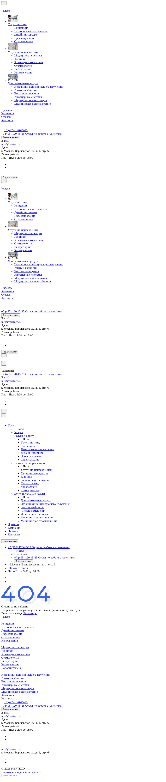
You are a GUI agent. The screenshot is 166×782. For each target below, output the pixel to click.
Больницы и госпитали (15, 654)
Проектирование (11, 633)
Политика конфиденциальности (21, 772)
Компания (7, 695)
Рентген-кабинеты (12, 678)
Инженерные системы (15, 684)
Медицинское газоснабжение (19, 691)
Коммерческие (10, 664)
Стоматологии (10, 657)
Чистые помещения (13, 681)
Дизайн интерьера (12, 630)
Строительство (10, 637)
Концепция (8, 623)
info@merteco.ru (11, 144)
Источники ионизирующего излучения (25, 674)
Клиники (7, 650)
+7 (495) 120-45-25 (16, 130)
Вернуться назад (11, 613)
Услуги (5, 616)
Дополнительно (11, 667)
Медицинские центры (15, 647)
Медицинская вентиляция (17, 688)
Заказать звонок (10, 137)
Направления (9, 640)
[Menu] (3, 3)
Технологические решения (18, 627)
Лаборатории (9, 661)
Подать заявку (10, 177)
